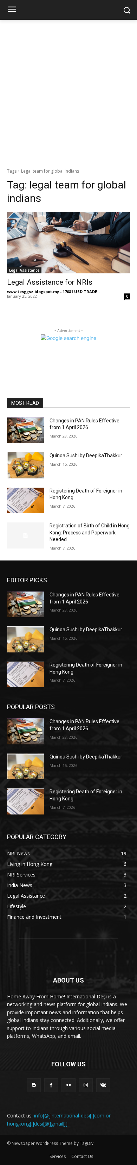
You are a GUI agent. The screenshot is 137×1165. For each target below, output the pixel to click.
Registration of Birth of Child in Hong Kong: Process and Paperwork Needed (90, 532)
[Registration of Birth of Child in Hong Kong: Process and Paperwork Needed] (25, 535)
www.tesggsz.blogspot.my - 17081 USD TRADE (52, 291)
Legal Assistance (24, 270)
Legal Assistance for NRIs (49, 282)
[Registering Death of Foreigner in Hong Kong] (25, 501)
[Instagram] (86, 1085)
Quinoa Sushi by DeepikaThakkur (86, 455)
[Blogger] (34, 1085)
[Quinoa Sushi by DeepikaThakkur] (25, 465)
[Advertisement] (68, 92)
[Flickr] (68, 1085)
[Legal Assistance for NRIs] (68, 242)
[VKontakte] (103, 1085)
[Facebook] (51, 1085)
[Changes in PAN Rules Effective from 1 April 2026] (25, 430)
